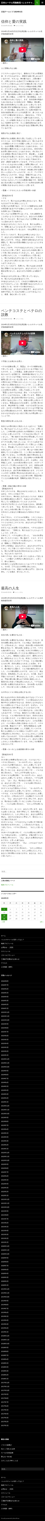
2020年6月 (5, 1269)
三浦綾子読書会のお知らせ (10, 959)
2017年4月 (5, 1414)
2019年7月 (5, 1308)
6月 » (41, 922)
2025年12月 (5, 1012)
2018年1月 (5, 1379)
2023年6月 (5, 1129)
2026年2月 (5, 1004)
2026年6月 (5, 989)
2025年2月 (5, 1051)
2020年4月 (5, 1273)
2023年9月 (5, 1117)
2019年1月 (5, 1332)
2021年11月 (5, 1203)
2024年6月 (5, 1082)
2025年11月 (5, 1016)
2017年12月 (5, 1382)
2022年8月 (5, 1168)
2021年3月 (5, 1234)
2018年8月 (5, 1351)
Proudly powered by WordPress (10, 1518)
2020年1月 (5, 1285)
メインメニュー (42, 2)
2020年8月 (5, 1262)
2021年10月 (5, 1207)
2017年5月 (5, 1410)
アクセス (4, 963)
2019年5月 (5, 1316)
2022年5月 (5, 1180)
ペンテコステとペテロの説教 (21, 312)
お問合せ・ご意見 (7, 947)
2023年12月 (5, 1106)
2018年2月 (5, 1375)
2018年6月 (5, 1359)
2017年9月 (5, 1394)
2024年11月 (5, 1063)
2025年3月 (5, 1047)
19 (4, 915)
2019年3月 (5, 1324)
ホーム (3, 936)
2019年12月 (5, 1289)
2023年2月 (5, 1145)
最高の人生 (10, 588)
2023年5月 (5, 1133)
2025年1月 (5, 1055)
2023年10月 (5, 1113)
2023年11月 (5, 1110)
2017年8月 (5, 1398)
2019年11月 (5, 1293)
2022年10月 (5, 1160)
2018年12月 (5, 1336)
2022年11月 (5, 1156)
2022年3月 (5, 1188)
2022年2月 (5, 1191)
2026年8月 (5, 981)
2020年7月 (5, 1266)
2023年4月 (5, 1137)
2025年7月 (5, 1032)
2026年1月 (5, 1008)
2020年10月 (5, 1254)
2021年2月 (5, 1238)
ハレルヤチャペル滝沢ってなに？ (12, 939)
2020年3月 (5, 1277)
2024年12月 (5, 1059)
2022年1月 (5, 1195)
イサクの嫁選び (6, 1445)
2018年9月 (5, 1347)
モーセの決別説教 (7, 1453)
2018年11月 (5, 1340)
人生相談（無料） (7, 967)
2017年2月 (5, 1421)
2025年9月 (5, 1024)
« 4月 (3, 922)
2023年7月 (5, 1125)
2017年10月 (5, 1390)
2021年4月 (5, 1230)
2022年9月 (5, 1164)
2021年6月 (5, 1223)
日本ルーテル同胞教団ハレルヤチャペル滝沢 (18, 2)
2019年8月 (5, 1305)
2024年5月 (5, 1086)
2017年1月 (5, 1425)
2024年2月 (5, 1098)
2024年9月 (5, 1071)
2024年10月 (5, 1067)
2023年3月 (5, 1141)
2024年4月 (5, 1090)
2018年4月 (5, 1367)
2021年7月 (5, 1219)
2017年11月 (5, 1386)
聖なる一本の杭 (6, 1457)
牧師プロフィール (7, 885)
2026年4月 (5, 997)
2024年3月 (5, 1094)
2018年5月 (5, 1363)
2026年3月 (5, 1000)
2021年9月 (5, 1211)
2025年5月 (5, 1039)
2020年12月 (5, 1246)
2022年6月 (5, 1176)
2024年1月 (5, 1102)
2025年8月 (5, 1028)
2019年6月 (5, 1312)
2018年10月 (5, 1343)
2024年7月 (5, 1078)
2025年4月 (5, 1043)
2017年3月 (5, 1418)
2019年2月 (5, 1328)
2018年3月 (5, 1371)
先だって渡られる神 (8, 1449)
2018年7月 (5, 1355)
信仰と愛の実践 (14, 21)
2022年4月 (5, 1184)
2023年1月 (5, 1149)
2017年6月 (5, 1406)
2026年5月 (5, 993)
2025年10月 (5, 1020)
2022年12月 (5, 1152)
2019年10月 (5, 1297)
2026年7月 (5, 985)
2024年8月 (5, 1075)
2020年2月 (5, 1281)
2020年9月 (5, 1258)
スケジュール (5, 951)
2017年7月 (5, 1402)
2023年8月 (5, 1121)
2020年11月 (5, 1250)
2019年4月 (5, 1320)
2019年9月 (5, 1301)
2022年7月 (5, 1172)
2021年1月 (5, 1242)
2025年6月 (5, 1036)
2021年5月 (5, 1227)
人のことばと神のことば (9, 1460)
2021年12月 (5, 1199)
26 (4, 919)
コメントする (19, 25)
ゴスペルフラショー (8, 955)
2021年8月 (5, 1215)
